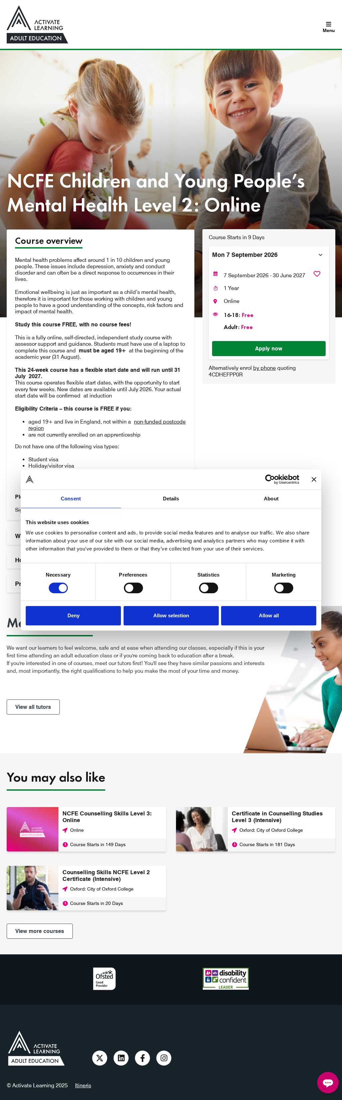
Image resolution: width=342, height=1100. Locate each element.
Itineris (83, 1085)
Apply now (268, 348)
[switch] (133, 588)
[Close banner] (314, 479)
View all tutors (33, 707)
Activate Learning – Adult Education (36, 1048)
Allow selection (171, 615)
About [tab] (271, 498)
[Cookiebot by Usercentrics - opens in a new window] (270, 479)
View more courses (39, 931)
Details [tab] (171, 498)
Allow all (269, 615)
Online (231, 301)
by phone (264, 368)
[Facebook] (142, 1058)
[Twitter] (99, 1058)
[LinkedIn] (121, 1058)
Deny (73, 615)
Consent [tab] (71, 498)
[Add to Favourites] (317, 274)
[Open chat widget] (328, 1082)
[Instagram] (163, 1058)
